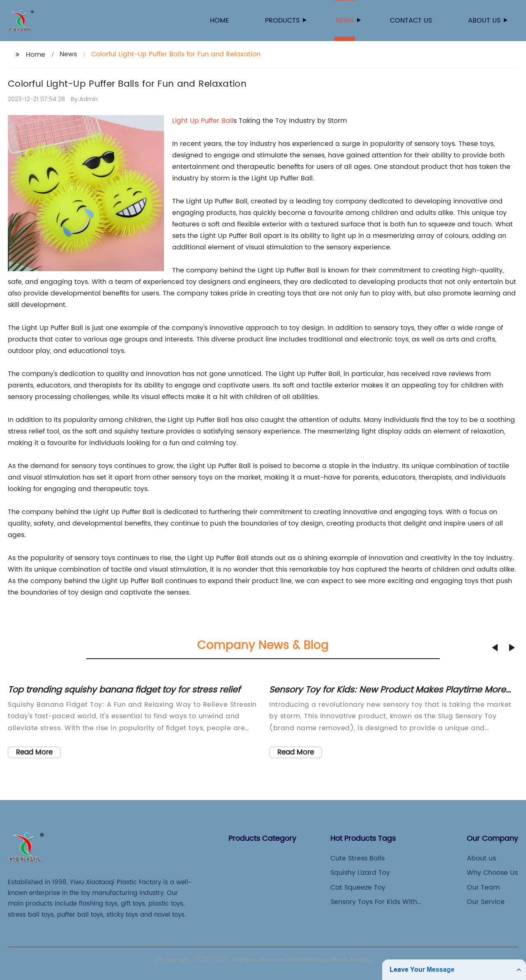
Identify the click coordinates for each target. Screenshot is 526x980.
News (345, 20)
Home (219, 20)
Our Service (486, 902)
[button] (495, 647)
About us (484, 20)
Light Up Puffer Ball (202, 120)
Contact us (411, 20)
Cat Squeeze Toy (357, 887)
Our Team (483, 887)
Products (282, 20)
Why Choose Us (492, 872)
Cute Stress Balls (357, 858)
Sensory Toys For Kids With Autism (373, 902)
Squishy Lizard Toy (360, 873)
